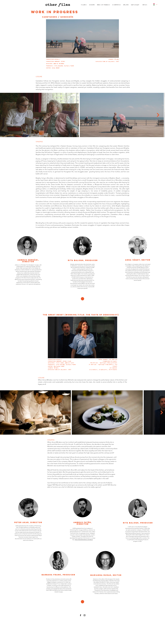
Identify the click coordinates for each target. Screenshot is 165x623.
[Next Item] (158, 115)
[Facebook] (80, 615)
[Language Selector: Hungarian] (155, 4)
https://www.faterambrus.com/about (84, 539)
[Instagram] (84, 615)
